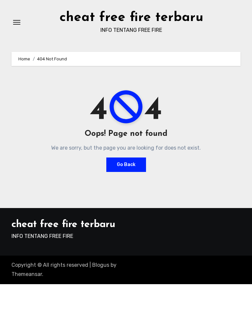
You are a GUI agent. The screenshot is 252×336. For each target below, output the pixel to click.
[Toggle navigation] (16, 22)
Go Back (126, 164)
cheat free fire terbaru (131, 17)
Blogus (100, 265)
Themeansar (26, 274)
